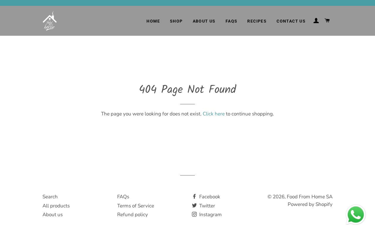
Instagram (210, 214)
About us (204, 21)
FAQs (232, 21)
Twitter (206, 205)
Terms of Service (135, 205)
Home (153, 21)
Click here (214, 113)
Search (50, 196)
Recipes (257, 21)
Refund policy (132, 214)
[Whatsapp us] (355, 227)
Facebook (209, 196)
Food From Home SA (310, 196)
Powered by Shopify (310, 204)
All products (56, 205)
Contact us (291, 21)
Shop (176, 21)
